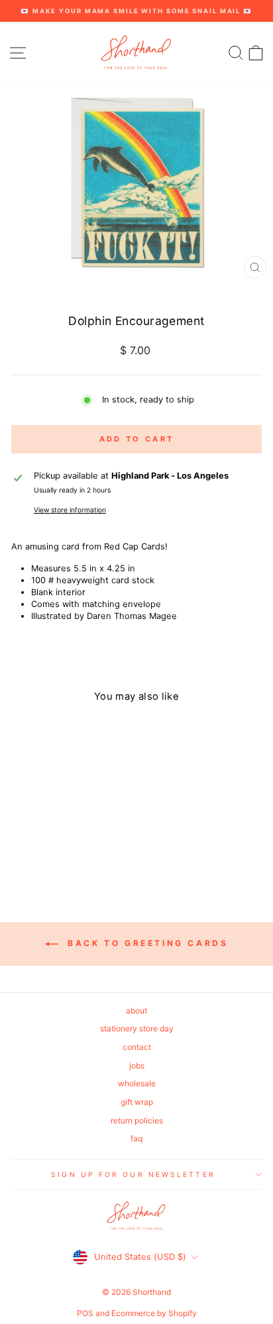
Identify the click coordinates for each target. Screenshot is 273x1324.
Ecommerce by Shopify (154, 1313)
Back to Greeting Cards (146, 943)
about (136, 1011)
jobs (136, 1065)
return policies (137, 1120)
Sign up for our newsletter (133, 1174)
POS (85, 1313)
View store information (70, 510)
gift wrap (137, 1102)
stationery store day (137, 1028)
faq (136, 1138)
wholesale (137, 1083)
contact (137, 1047)
